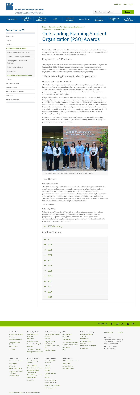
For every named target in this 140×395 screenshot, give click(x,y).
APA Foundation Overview (70, 361)
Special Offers (13, 346)
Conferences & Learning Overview (52, 335)
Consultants (30, 380)
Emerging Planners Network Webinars (17, 62)
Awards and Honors (12, 87)
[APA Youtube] (117, 323)
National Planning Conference (50, 342)
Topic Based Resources (34, 349)
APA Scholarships (68, 366)
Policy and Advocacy (70, 19)
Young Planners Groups (15, 67)
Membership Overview (16, 334)
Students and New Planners (16, 48)
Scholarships (11, 71)
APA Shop (12, 349)
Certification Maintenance (70, 342)
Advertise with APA (12, 100)
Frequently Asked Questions (14, 343)
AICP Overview (67, 334)
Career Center (84, 19)
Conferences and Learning (41, 19)
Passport (47, 339)
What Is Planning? (32, 365)
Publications (30, 339)
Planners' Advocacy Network (86, 342)
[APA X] (122, 323)
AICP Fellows (66, 347)
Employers (12, 366)
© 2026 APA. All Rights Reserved (17, 392)
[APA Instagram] (127, 323)
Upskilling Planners (50, 350)
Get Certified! (67, 339)
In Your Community (99, 19)
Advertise (37, 392)
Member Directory (12, 83)
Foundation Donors (68, 369)
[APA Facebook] (111, 323)
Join (125, 4)
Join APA (11, 337)
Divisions (9, 44)
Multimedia (30, 346)
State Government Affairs (88, 346)
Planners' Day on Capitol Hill (52, 346)
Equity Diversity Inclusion (15, 91)
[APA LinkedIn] (133, 323)
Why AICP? (66, 337)
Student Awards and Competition (19, 75)
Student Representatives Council (18, 52)
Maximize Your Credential (70, 345)
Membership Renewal (15, 339)
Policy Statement (30, 392)
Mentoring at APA (14, 376)
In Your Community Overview (32, 362)
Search (128, 12)
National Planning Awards (34, 375)
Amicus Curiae (84, 348)
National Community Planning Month (33, 371)
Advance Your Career (15, 369)
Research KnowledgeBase (35, 344)
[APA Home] (25, 8)
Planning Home (31, 377)
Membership (11, 19)
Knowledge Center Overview (32, 335)
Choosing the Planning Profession (16, 372)
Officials (9, 79)
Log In (131, 4)
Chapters (9, 40)
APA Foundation (128, 19)
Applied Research (32, 341)
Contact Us (108, 332)
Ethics (64, 350)
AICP (55, 19)
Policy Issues (84, 339)
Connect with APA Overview (50, 362)
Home (44, 27)
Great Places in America (34, 368)
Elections (9, 96)
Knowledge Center (26, 19)
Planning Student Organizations (18, 57)
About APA (117, 4)
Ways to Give (67, 363)
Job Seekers (13, 363)
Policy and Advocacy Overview (86, 335)
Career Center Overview (16, 361)
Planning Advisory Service (35, 352)
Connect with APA (114, 19)
